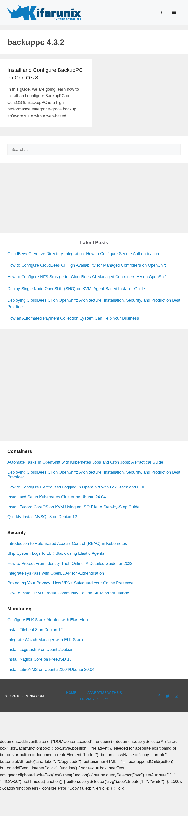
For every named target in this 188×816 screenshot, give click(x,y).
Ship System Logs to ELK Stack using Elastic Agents (55, 553)
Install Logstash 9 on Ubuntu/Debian (40, 649)
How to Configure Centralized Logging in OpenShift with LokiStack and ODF (76, 487)
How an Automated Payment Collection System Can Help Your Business (73, 318)
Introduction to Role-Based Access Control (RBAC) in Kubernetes (67, 543)
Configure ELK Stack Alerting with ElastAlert (47, 620)
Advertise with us (104, 693)
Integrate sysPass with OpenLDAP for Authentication (55, 573)
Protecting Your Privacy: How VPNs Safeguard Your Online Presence (70, 583)
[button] (160, 12)
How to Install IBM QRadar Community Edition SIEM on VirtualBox (68, 593)
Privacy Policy (94, 699)
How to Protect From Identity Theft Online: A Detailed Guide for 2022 (69, 563)
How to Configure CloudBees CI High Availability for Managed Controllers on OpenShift (86, 265)
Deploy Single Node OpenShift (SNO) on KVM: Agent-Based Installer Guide (76, 288)
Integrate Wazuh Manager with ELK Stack (45, 639)
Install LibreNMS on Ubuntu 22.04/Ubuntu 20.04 (50, 669)
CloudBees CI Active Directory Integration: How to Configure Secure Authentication (83, 253)
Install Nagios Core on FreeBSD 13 (39, 659)
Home (71, 693)
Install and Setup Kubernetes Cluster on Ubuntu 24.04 (56, 497)
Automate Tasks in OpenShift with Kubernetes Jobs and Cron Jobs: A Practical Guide (85, 462)
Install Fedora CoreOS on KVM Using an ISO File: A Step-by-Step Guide (73, 507)
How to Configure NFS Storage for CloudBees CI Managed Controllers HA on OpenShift (87, 277)
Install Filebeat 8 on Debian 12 (35, 629)
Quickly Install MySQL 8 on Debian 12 (42, 516)
